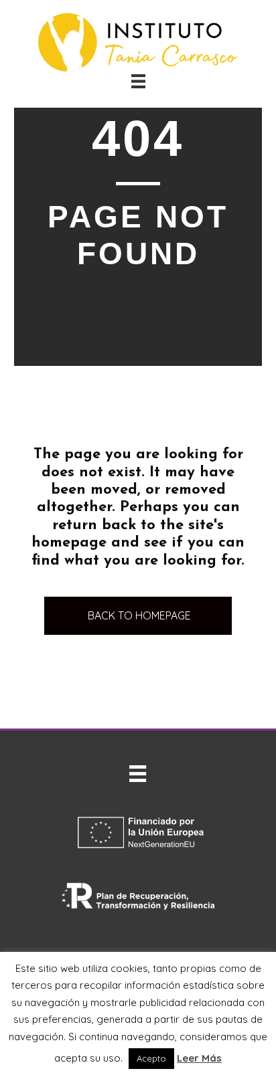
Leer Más (199, 1058)
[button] (138, 616)
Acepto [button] (151, 1058)
